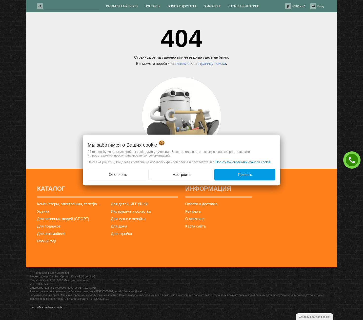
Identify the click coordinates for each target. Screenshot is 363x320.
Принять (245, 174)
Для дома (119, 226)
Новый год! (46, 241)
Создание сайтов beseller (314, 316)
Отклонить (118, 174)
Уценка (43, 211)
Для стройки (121, 233)
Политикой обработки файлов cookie (243, 162)
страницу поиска (212, 63)
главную (182, 63)
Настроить (182, 174)
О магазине (194, 219)
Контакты (193, 211)
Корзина (298, 6)
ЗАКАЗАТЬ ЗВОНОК (353, 160)
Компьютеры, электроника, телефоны (69, 204)
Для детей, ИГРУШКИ (129, 204)
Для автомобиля (51, 233)
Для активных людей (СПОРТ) (63, 219)
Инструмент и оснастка (131, 211)
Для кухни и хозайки (128, 219)
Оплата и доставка (201, 204)
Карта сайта (195, 226)
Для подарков (48, 226)
